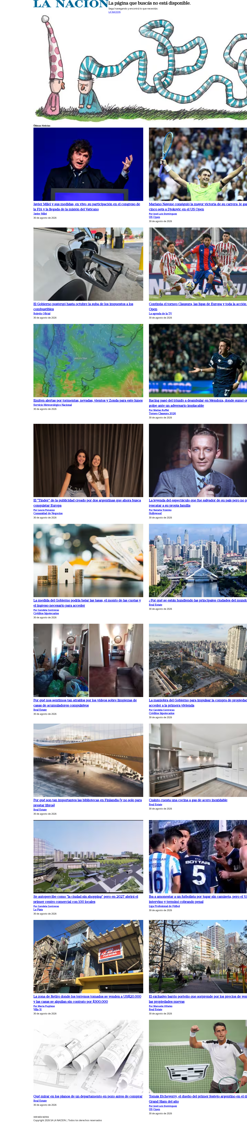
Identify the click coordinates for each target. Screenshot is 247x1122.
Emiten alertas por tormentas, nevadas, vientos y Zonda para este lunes (88, 400)
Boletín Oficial (41, 314)
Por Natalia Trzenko (160, 510)
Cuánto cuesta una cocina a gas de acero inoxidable (188, 800)
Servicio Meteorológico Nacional (52, 405)
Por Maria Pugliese (44, 1006)
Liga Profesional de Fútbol (164, 906)
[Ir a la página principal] (70, 6)
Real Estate (155, 605)
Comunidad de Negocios (48, 513)
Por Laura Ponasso (44, 510)
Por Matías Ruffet (159, 410)
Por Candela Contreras (46, 610)
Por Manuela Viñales (160, 1006)
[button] (88, 165)
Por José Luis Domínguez (163, 213)
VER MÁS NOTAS (41, 1117)
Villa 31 (37, 1009)
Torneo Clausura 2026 (162, 413)
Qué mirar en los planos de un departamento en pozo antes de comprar (88, 1096)
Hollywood (155, 513)
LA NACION (114, 12)
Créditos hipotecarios (46, 613)
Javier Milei (40, 214)
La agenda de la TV (160, 314)
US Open (154, 217)
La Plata (38, 910)
